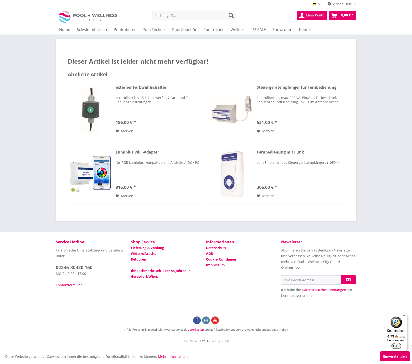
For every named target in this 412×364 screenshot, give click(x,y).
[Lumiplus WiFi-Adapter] (90, 174)
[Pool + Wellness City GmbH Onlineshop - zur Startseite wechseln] (88, 17)
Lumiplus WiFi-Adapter (137, 152)
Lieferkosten (195, 330)
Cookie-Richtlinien (221, 259)
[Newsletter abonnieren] (348, 280)
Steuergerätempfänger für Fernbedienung (296, 87)
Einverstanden (395, 356)
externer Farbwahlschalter (141, 87)
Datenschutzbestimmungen (324, 289)
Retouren (138, 259)
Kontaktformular (69, 285)
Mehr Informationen (174, 356)
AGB (209, 253)
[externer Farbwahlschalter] (90, 109)
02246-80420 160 (74, 267)
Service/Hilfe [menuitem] (342, 4)
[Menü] (404, 317)
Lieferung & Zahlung (147, 248)
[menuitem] (194, 15)
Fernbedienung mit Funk (280, 152)
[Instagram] (206, 320)
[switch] (396, 346)
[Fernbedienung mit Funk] (231, 174)
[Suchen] (231, 15)
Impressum (215, 265)
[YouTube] (215, 320)
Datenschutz (216, 248)
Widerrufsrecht (143, 253)
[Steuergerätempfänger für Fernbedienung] (231, 109)
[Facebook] (197, 320)
